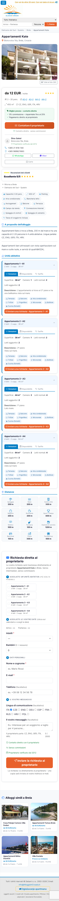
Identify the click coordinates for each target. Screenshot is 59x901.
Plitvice (42, 894)
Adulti (10, 633)
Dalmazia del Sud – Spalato (13, 30)
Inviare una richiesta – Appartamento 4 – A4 (28, 484)
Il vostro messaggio (22, 719)
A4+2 (37, 99)
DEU (32, 709)
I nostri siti (19, 894)
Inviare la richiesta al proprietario (31, 762)
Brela (29, 30)
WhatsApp (19, 156)
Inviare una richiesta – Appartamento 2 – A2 (28, 369)
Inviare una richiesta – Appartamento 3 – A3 (28, 426)
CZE (15, 709)
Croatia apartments (31, 894)
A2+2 (25, 99)
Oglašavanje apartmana (34, 889)
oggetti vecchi (9, 894)
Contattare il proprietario (31, 125)
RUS (8, 714)
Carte (30, 162)
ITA (8, 709)
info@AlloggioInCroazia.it (29, 885)
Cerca (51, 24)
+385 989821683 (16, 151)
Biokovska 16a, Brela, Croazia (17, 40)
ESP (39, 709)
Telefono (16, 687)
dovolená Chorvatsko (34, 897)
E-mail (10, 675)
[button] (29, 175)
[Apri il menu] (3, 3)
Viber (44, 156)
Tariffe (40, 274)
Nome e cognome (16, 663)
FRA (47, 709)
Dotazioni (12, 274)
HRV (16, 714)
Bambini (17, 645)
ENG (23, 709)
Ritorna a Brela (11, 184)
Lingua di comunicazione (25, 705)
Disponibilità (27, 274)
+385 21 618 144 (15, 148)
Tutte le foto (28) (49, 82)
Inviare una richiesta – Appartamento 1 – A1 (28, 311)
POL (24, 714)
